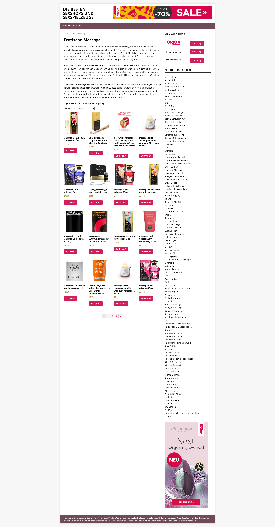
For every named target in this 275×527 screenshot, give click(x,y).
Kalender (169, 198)
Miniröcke (169, 262)
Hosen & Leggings (173, 195)
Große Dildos (171, 182)
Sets (167, 320)
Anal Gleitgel (171, 83)
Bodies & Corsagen (174, 115)
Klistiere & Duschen (174, 211)
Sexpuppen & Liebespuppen (178, 326)
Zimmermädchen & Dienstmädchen (182, 413)
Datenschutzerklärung (83, 518)
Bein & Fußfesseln (173, 96)
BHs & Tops (170, 106)
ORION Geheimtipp (174, 272)
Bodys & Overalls (173, 122)
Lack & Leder (171, 230)
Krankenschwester (173, 227)
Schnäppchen (171, 314)
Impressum (68, 518)
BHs (166, 102)
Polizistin (169, 301)
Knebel (168, 214)
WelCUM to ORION (173, 394)
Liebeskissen (171, 237)
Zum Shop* (197, 43)
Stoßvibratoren (172, 371)
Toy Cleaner (170, 381)
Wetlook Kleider (172, 400)
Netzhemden (171, 266)
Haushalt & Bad (172, 192)
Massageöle (170, 253)
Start (66, 33)
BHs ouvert (170, 109)
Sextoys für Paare (173, 339)
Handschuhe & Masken (176, 189)
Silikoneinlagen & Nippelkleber (179, 358)
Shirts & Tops (171, 349)
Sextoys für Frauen (173, 333)
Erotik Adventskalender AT (177, 160)
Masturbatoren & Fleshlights (178, 259)
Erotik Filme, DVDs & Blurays (178, 163)
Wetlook (168, 397)
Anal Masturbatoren (174, 86)
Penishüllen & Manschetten (178, 288)
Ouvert (168, 275)
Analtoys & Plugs (172, 90)
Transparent (170, 384)
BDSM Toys (170, 93)
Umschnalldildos (173, 387)
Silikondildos (171, 355)
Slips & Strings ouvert (175, 362)
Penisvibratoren (172, 298)
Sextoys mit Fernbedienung (178, 342)
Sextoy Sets (170, 330)
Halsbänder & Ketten (175, 186)
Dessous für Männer (174, 141)
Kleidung (169, 205)
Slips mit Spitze (172, 368)
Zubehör (169, 416)
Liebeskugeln (171, 240)
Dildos (168, 147)
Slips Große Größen (174, 365)
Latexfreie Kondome (174, 234)
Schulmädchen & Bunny (176, 317)
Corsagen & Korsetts (174, 134)
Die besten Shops (72, 25)
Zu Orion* (70, 150)
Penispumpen (171, 291)
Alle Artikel (170, 80)
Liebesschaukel (172, 243)
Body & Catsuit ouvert (175, 118)
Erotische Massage (173, 170)
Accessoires (170, 77)
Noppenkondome (173, 269)
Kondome (169, 218)
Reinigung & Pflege (174, 307)
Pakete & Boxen (172, 279)
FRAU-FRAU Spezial (174, 173)
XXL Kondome (171, 406)
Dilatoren (169, 144)
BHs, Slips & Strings (174, 112)
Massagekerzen (172, 250)
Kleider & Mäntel (173, 202)
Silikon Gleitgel (172, 352)
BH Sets (168, 99)
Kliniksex (169, 208)
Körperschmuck (172, 221)
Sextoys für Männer (174, 336)
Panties (168, 282)
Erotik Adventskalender (176, 157)
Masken (168, 246)
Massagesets (171, 256)
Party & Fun (170, 285)
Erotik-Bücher (171, 166)
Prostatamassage (173, 304)
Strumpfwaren (171, 378)
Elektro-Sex (170, 154)
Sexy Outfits (170, 346)
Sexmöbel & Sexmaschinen (177, 323)
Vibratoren (170, 390)
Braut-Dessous (172, 128)
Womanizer (170, 403)
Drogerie (169, 150)
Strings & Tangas (172, 374)
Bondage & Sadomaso (175, 125)
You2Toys (169, 410)
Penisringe (170, 295)
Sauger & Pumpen (173, 311)
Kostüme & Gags (172, 224)
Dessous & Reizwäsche (175, 138)
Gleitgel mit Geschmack (176, 179)
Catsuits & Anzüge (173, 131)
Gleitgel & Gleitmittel (174, 176)
